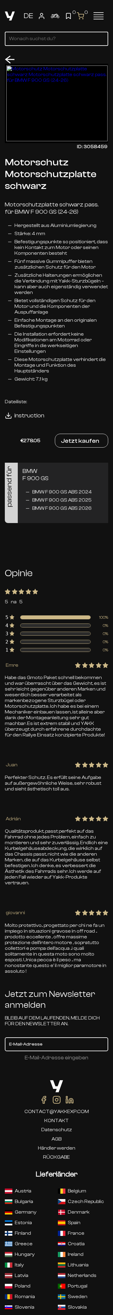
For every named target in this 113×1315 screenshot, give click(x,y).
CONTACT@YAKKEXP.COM (56, 1111)
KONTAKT (56, 1120)
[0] (68, 16)
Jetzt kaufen (80, 440)
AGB (56, 1139)
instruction (29, 415)
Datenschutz (56, 1129)
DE (28, 16)
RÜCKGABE (56, 1157)
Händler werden (56, 1148)
